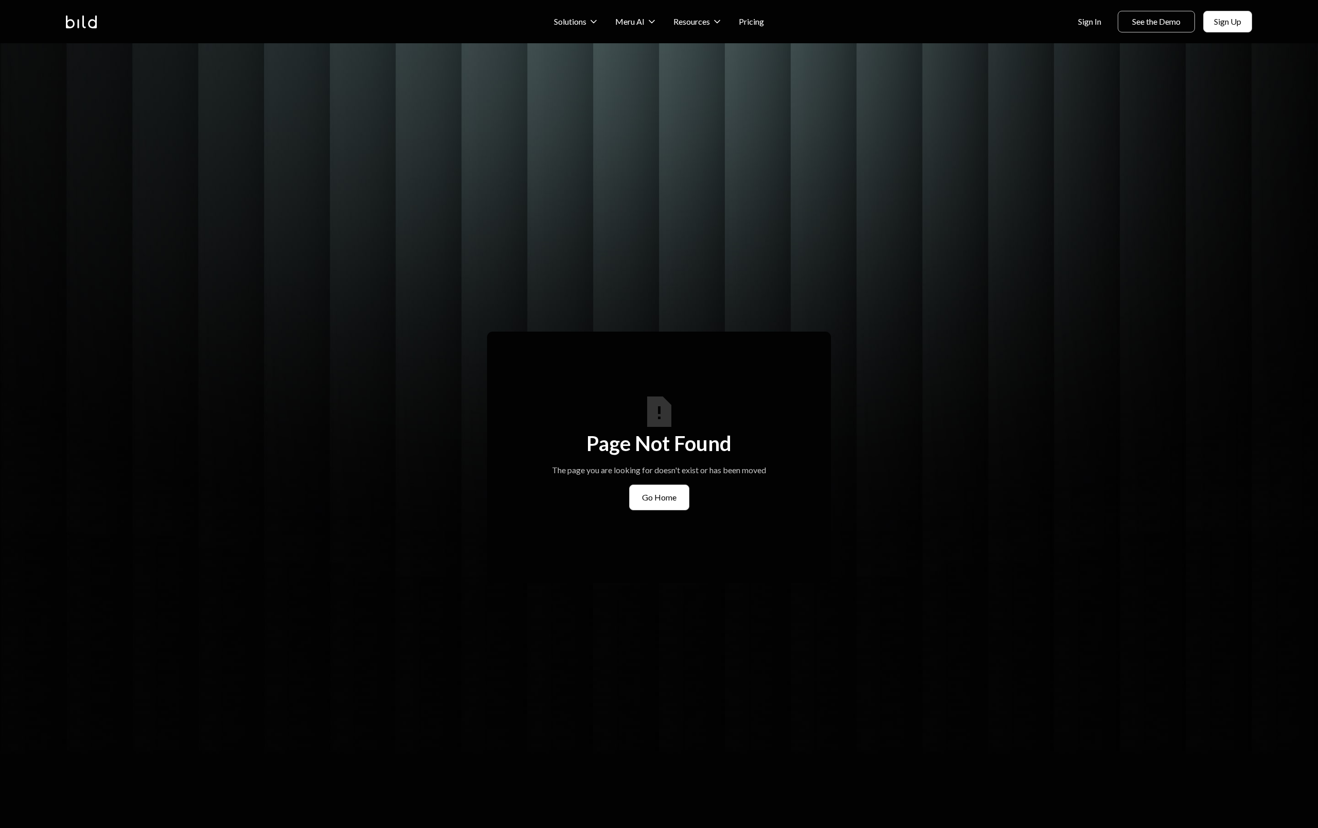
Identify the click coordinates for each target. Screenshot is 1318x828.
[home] (81, 22)
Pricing (751, 21)
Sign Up (1227, 21)
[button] (576, 21)
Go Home (659, 497)
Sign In (1089, 21)
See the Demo (1156, 21)
